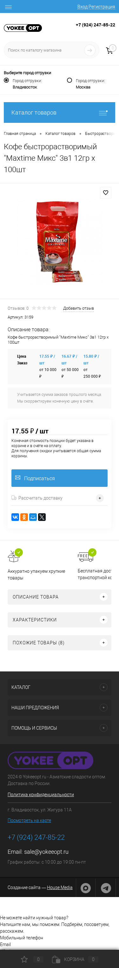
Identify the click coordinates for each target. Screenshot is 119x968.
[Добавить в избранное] (105, 193)
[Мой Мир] (33, 517)
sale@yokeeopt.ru (46, 851)
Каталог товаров (33, 112)
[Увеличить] (59, 242)
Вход (82, 6)
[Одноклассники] (24, 517)
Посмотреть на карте (29, 820)
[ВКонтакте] (15, 517)
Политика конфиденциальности (41, 794)
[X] (42, 517)
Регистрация (102, 6)
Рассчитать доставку (40, 498)
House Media (60, 887)
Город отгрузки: (27, 83)
